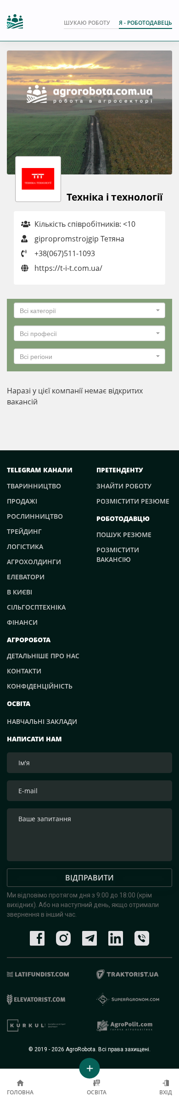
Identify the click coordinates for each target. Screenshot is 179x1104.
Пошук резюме (123, 534)
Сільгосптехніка (36, 607)
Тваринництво (34, 486)
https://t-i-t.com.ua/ (67, 268)
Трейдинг (24, 531)
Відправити (89, 878)
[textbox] (87, 310)
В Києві (19, 592)
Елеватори (26, 576)
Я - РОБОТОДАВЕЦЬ (145, 23)
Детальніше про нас (43, 655)
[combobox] (89, 310)
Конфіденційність (40, 686)
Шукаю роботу (87, 23)
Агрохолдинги (34, 561)
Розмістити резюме (132, 501)
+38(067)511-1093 (64, 253)
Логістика (25, 546)
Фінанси (22, 622)
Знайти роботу (123, 486)
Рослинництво (35, 516)
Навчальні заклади (42, 721)
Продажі (22, 501)
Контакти (24, 671)
